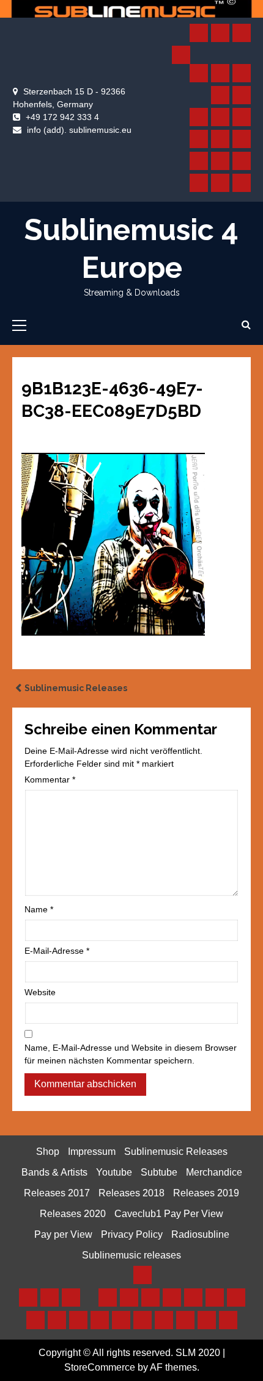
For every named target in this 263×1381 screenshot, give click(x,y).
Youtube (114, 1172)
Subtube (159, 1172)
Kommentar (49, 779)
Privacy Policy (132, 1234)
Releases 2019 (206, 1193)
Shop (47, 1151)
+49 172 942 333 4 (62, 117)
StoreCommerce (99, 1367)
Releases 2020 (73, 1214)
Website (40, 992)
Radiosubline (200, 1234)
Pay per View (63, 1234)
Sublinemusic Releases (75, 688)
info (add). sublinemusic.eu (79, 130)
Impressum (92, 1151)
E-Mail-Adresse (56, 951)
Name (38, 909)
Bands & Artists (54, 1172)
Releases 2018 (131, 1193)
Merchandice (214, 1172)
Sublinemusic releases (131, 1255)
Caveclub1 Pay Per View (168, 1214)
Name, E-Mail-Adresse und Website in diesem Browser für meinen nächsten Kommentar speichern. (130, 1054)
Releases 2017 (57, 1193)
